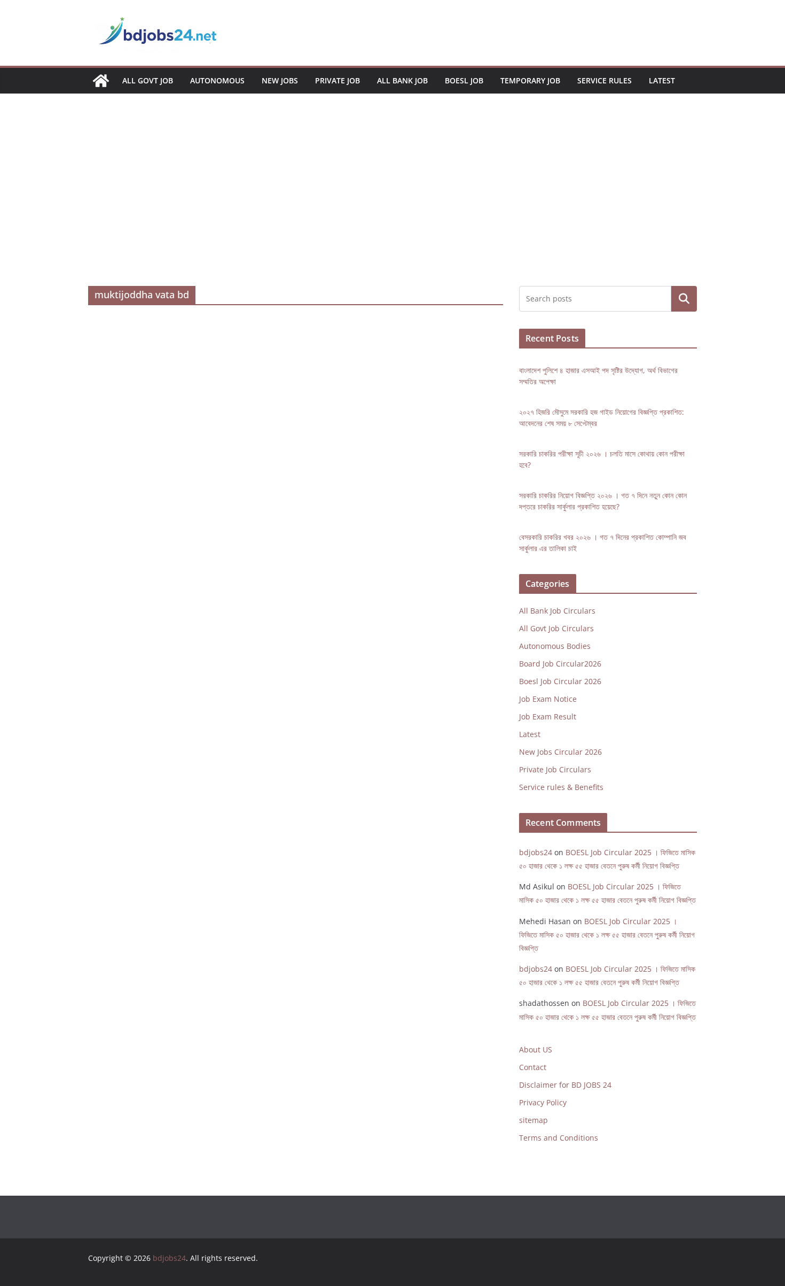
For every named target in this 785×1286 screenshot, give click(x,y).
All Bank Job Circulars (557, 611)
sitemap (533, 1120)
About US (535, 1049)
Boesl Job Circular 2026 (560, 681)
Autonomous (217, 80)
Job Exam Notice (548, 699)
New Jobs (280, 80)
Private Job (337, 80)
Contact (532, 1067)
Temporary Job (530, 80)
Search (684, 299)
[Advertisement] (392, 206)
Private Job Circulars (555, 769)
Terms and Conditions (558, 1138)
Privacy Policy (543, 1102)
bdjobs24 (535, 852)
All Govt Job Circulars (556, 628)
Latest (662, 80)
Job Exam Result (547, 716)
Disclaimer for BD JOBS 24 (565, 1085)
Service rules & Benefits (561, 787)
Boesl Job (464, 80)
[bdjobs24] (101, 81)
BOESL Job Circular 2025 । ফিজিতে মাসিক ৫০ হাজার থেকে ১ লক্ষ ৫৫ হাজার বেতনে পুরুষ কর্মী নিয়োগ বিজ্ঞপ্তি (607, 934)
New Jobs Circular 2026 (560, 752)
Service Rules (604, 80)
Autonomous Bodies (555, 646)
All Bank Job (402, 80)
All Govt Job (147, 80)
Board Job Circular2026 (560, 664)
